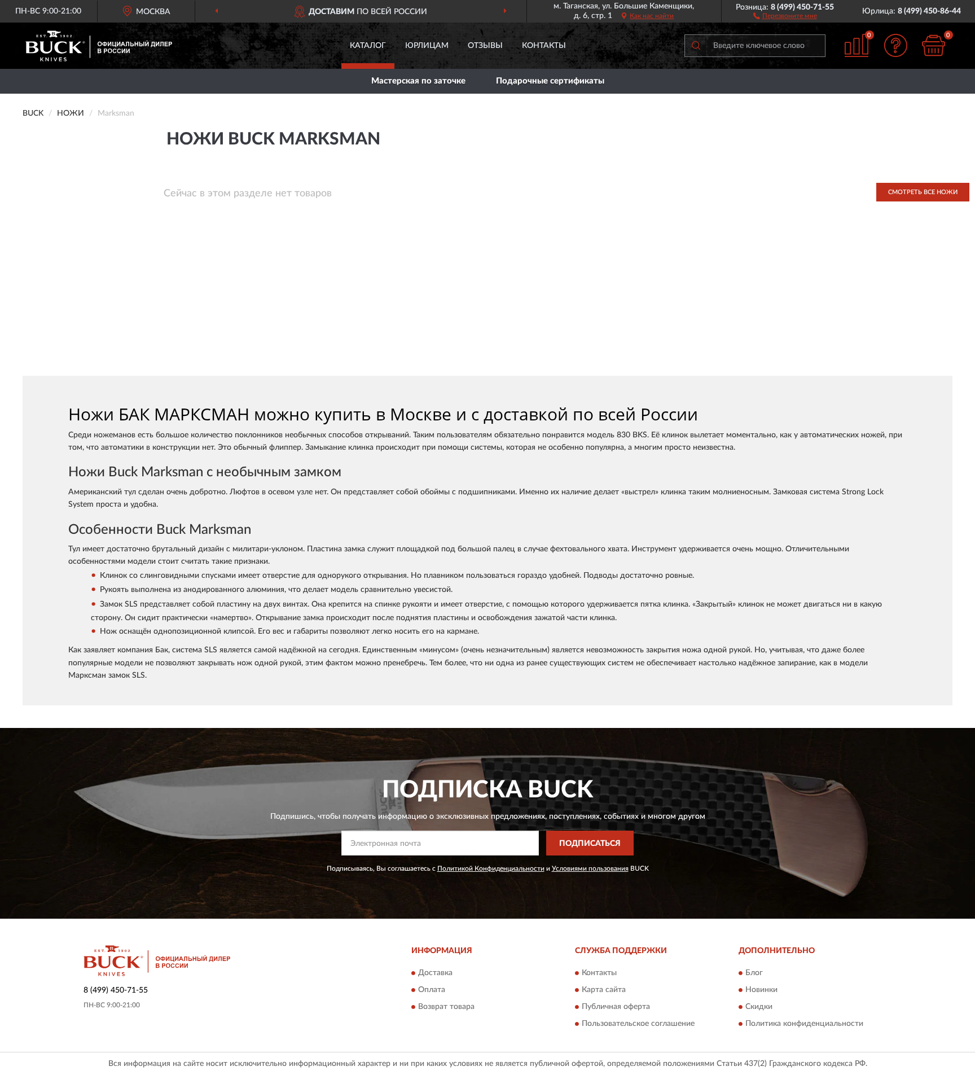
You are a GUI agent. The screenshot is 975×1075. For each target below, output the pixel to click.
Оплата (431, 990)
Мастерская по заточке (418, 81)
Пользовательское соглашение (638, 1024)
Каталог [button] (368, 46)
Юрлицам (427, 46)
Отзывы (485, 46)
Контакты (544, 46)
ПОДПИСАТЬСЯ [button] (590, 844)
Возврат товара (446, 1007)
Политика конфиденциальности (804, 1024)
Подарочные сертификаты (550, 81)
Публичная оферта (616, 1007)
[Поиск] (695, 45)
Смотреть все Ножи (923, 192)
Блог (754, 973)
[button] (785, 15)
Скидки (758, 1007)
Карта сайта (604, 990)
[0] (933, 45)
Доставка (435, 973)
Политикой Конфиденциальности (490, 868)
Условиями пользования (590, 868)
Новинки (761, 990)
